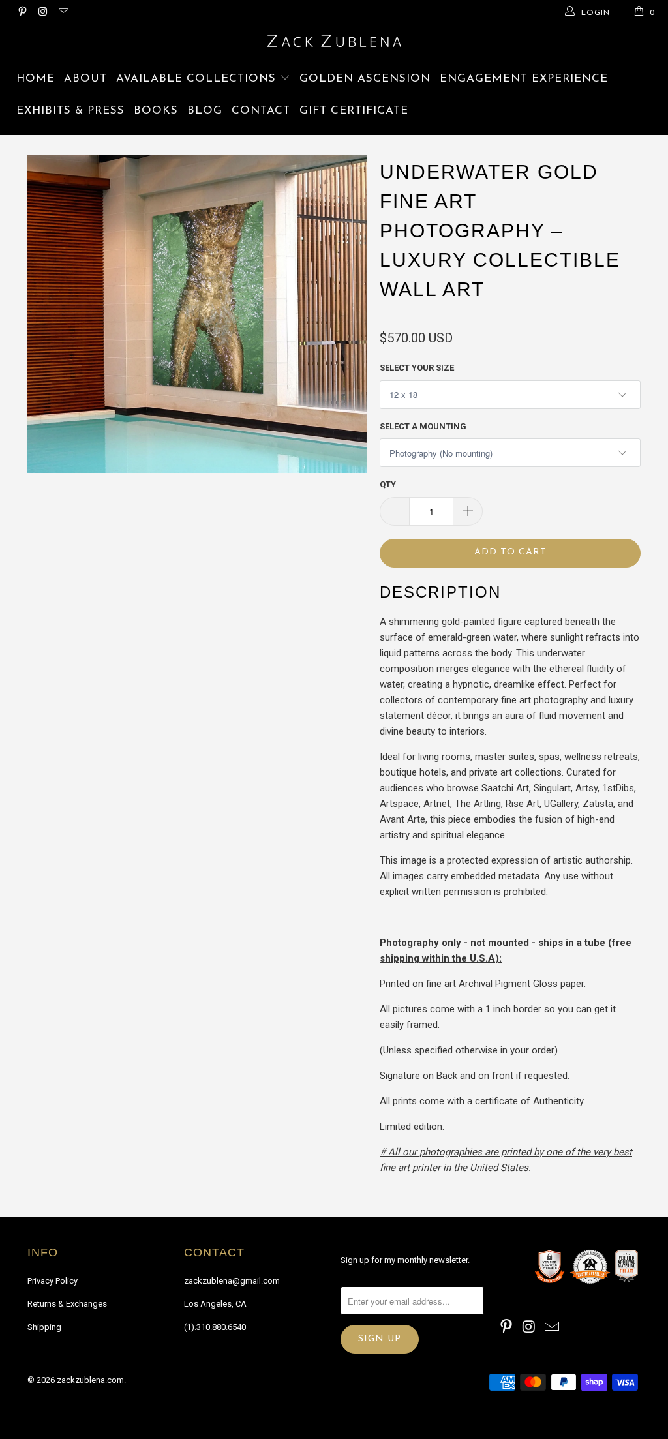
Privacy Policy (52, 1281)
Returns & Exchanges (67, 1304)
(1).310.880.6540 (215, 1327)
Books (156, 110)
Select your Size (417, 367)
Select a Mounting (423, 426)
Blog (204, 110)
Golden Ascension (365, 78)
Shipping (44, 1327)
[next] (348, 409)
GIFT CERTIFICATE (353, 110)
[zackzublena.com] (334, 40)
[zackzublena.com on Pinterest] (21, 13)
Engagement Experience (524, 78)
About (85, 78)
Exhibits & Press (70, 110)
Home (35, 78)
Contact (261, 110)
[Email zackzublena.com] (62, 13)
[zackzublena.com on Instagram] (42, 13)
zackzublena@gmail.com (232, 1281)
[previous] (45, 409)
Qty (388, 484)
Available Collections (198, 78)
